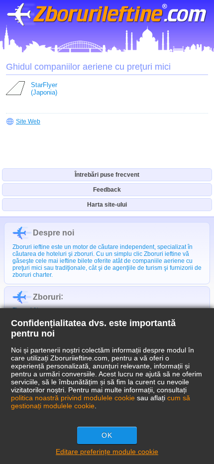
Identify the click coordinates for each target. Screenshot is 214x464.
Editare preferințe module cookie (107, 452)
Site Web (28, 121)
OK (107, 435)
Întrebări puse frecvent (107, 174)
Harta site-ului (107, 204)
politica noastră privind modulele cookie (73, 398)
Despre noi (53, 233)
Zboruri (47, 297)
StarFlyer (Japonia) (44, 88)
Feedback (107, 189)
